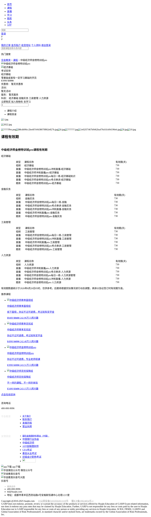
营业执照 (27, 426)
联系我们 (27, 419)
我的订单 (6, 45)
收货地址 (26, 45)
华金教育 (6, 60)
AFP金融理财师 (30, 446)
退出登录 (46, 45)
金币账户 (16, 45)
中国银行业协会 (30, 439)
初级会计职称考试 (31, 457)
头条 (9, 22)
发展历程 (27, 423)
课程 (9, 8)
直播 (9, 11)
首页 (9, 4)
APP (9, 25)
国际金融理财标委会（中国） (35, 436)
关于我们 (26, 416)
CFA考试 (27, 450)
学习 (9, 15)
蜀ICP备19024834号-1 (82, 501)
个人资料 (36, 45)
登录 (3, 33)
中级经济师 (28, 442)
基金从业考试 (29, 453)
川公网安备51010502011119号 (53, 501)
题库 (9, 18)
